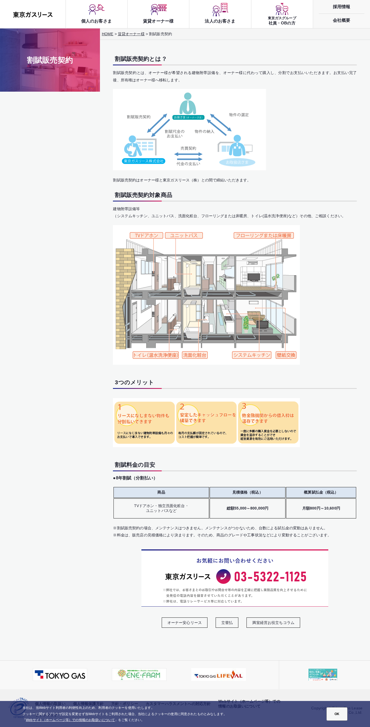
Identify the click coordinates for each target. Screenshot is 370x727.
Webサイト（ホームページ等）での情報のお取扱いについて (70, 720)
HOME (107, 34)
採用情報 (341, 6)
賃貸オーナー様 (131, 34)
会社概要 (341, 20)
